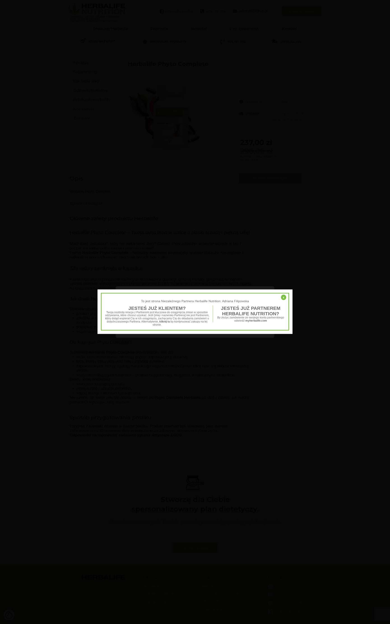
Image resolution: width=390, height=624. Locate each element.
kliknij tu (164, 321)
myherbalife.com (256, 320)
